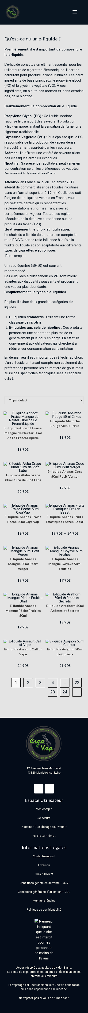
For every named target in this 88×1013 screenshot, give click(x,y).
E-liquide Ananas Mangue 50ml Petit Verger (23, 564)
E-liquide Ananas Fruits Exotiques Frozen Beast (65, 519)
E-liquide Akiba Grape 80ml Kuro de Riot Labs (23, 477)
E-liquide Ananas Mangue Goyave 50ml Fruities (64, 564)
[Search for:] (81, 12)
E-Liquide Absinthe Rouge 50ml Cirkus (65, 423)
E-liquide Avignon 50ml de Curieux (65, 651)
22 (77, 682)
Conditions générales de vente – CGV (44, 883)
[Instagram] (49, 788)
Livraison (44, 865)
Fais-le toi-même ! (44, 835)
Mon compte (44, 809)
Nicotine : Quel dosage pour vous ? (44, 827)
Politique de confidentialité (44, 909)
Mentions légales (44, 900)
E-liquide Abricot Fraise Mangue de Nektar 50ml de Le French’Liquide (23, 433)
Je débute (44, 818)
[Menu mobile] (73, 12)
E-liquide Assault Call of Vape (23, 651)
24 (64, 691)
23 (52, 691)
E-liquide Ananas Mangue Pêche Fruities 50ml (23, 610)
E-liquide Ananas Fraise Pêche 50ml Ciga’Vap (23, 519)
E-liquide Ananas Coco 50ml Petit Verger (65, 473)
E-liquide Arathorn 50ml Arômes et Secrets (65, 608)
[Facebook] (38, 788)
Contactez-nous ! (44, 856)
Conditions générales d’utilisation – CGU (44, 892)
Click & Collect (44, 874)
